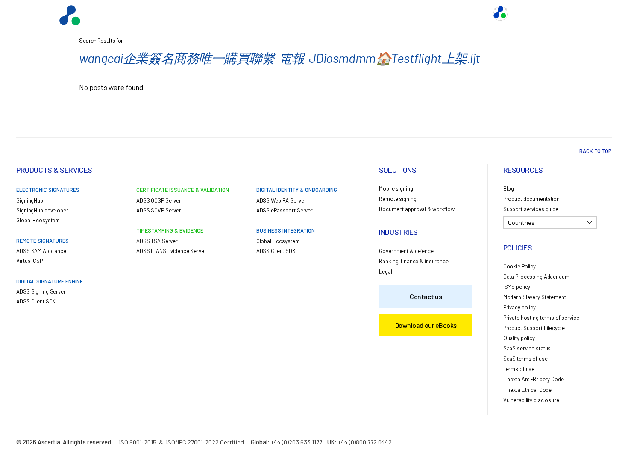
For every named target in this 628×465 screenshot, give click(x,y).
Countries (521, 222)
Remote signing (397, 198)
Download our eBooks (426, 325)
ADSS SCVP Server (158, 210)
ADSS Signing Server (41, 291)
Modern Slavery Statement (534, 297)
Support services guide (530, 209)
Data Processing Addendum (536, 276)
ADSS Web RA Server (281, 200)
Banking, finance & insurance (413, 261)
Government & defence (406, 250)
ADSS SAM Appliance (41, 250)
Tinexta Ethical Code (527, 389)
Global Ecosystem (329, 13)
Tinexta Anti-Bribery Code (533, 379)
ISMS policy (517, 286)
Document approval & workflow (416, 209)
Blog (508, 188)
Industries (382, 13)
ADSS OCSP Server (158, 200)
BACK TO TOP (595, 150)
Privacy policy (519, 307)
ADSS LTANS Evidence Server (171, 250)
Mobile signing (396, 188)
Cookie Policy (519, 266)
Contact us (426, 13)
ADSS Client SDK (36, 301)
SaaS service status (527, 348)
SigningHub (29, 200)
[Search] (591, 14)
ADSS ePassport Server (284, 210)
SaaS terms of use (525, 358)
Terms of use (518, 368)
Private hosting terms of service (541, 317)
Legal (385, 271)
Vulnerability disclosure (531, 400)
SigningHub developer (42, 210)
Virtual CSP (29, 260)
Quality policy (519, 338)
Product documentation (531, 198)
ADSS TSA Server (157, 241)
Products (277, 13)
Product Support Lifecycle (534, 327)
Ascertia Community (542, 13)
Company (467, 13)
